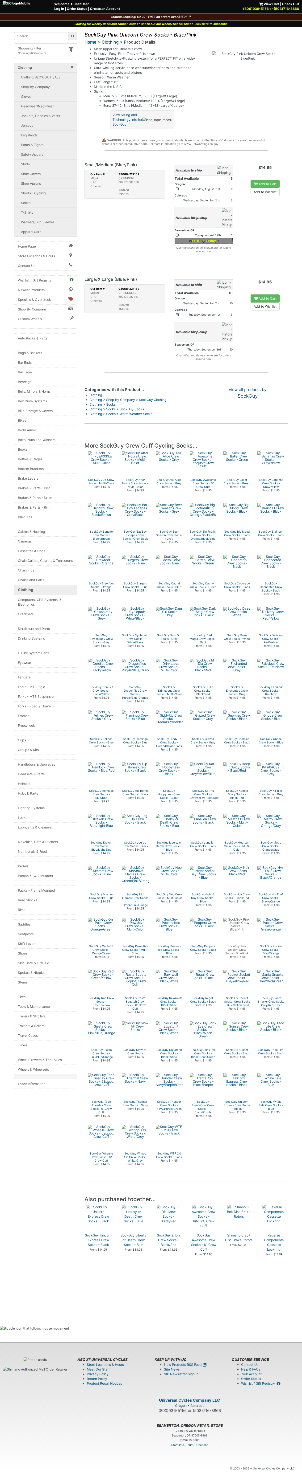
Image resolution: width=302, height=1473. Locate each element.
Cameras (25, 541)
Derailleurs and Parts (34, 629)
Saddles (24, 924)
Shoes (22, 953)
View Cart (271, 4)
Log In (59, 9)
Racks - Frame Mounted (36, 890)
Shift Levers (27, 944)
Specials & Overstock (34, 300)
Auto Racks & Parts (32, 338)
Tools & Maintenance (34, 1006)
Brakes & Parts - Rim (34, 507)
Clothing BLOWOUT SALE (40, 77)
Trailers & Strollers (32, 1016)
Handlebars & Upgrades (36, 764)
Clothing (25, 590)
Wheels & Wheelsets (33, 1069)
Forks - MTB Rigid (31, 687)
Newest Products (31, 290)
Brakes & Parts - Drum (35, 498)
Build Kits (25, 517)
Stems (23, 982)
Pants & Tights (32, 145)
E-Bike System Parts (33, 653)
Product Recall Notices (104, 1383)
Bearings (24, 382)
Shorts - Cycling (33, 193)
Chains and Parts (31, 580)
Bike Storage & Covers (35, 411)
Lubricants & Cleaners (35, 827)
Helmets (24, 784)
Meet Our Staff (98, 1369)
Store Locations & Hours (36, 256)
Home (90, 42)
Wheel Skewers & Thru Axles (40, 1060)
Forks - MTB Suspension (36, 696)
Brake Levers (28, 478)
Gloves (26, 96)
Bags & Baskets (30, 353)
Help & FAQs (250, 1369)
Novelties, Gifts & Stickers (38, 842)
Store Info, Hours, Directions (189, 1445)
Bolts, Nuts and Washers (36, 440)
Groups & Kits (28, 750)
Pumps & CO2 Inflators (35, 876)
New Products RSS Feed (183, 1365)
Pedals (23, 866)
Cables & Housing (31, 532)
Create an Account (105, 9)
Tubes (22, 1045)
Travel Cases (28, 1035)
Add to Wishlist (265, 192)
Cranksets (26, 614)
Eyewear (24, 663)
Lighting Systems (31, 808)
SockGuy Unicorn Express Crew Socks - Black (98, 1240)
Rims (21, 910)
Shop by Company (35, 87)
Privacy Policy (98, 1374)
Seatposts (26, 934)
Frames (23, 716)
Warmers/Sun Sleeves (38, 222)
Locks (22, 818)
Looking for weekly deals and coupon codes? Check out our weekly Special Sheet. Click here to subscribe (151, 24)
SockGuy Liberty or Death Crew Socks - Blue (133, 1240)
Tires (21, 997)
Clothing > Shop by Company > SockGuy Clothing (128, 400)
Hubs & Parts (28, 793)
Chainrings (26, 570)
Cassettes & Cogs (31, 551)
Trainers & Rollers (31, 1026)
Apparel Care (31, 232)
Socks (25, 203)
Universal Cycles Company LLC (189, 1400)
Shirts (25, 164)
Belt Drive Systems (32, 401)
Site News (172, 1369)
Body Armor (27, 430)
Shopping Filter (29, 48)
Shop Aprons (31, 183)
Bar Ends (25, 362)
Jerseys (27, 125)
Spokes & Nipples (31, 973)
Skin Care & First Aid (33, 963)
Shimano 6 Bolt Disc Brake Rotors (238, 1237)
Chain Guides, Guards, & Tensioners (45, 561)
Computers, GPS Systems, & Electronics (40, 602)
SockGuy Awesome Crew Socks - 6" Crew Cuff (203, 1242)
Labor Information (31, 1084)
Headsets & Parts (31, 774)
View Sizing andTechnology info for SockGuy (127, 119)
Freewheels (26, 725)
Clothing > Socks (102, 404)
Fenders (24, 677)
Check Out (290, 4)
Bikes (22, 420)
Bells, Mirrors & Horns (34, 391)
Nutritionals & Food (32, 851)
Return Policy (97, 1379)
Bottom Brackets (31, 469)
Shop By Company (32, 309)
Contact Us (26, 266)
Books (22, 449)
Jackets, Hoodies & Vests (40, 116)
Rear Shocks (27, 900)
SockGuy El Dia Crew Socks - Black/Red (168, 1240)
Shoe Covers (31, 174)
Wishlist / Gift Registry (35, 280)
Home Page (27, 246)
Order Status (77, 9)
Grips (22, 740)
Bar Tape (25, 372)
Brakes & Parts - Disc (34, 488)
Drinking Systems (31, 638)
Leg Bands (29, 135)
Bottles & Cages (30, 459)
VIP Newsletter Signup (181, 1374)
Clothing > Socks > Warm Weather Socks (120, 414)
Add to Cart (267, 184)
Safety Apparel (32, 154)
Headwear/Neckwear (37, 106)
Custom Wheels (30, 319)
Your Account (251, 1374)
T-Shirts (27, 212)
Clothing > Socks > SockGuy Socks (116, 409)
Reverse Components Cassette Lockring (274, 1242)
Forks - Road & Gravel (34, 706)
